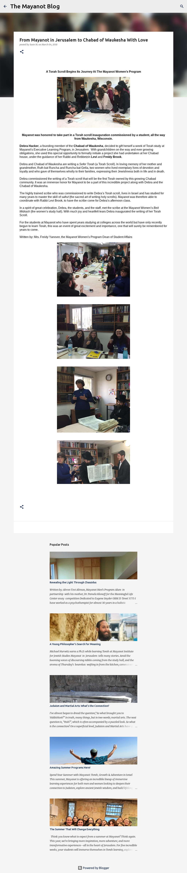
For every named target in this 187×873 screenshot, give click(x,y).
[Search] (65, 6)
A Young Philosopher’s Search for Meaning (75, 644)
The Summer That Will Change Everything (75, 829)
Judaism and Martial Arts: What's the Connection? (79, 705)
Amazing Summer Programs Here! (70, 767)
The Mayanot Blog (35, 6)
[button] (22, 52)
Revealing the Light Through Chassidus (73, 582)
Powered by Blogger (95, 868)
